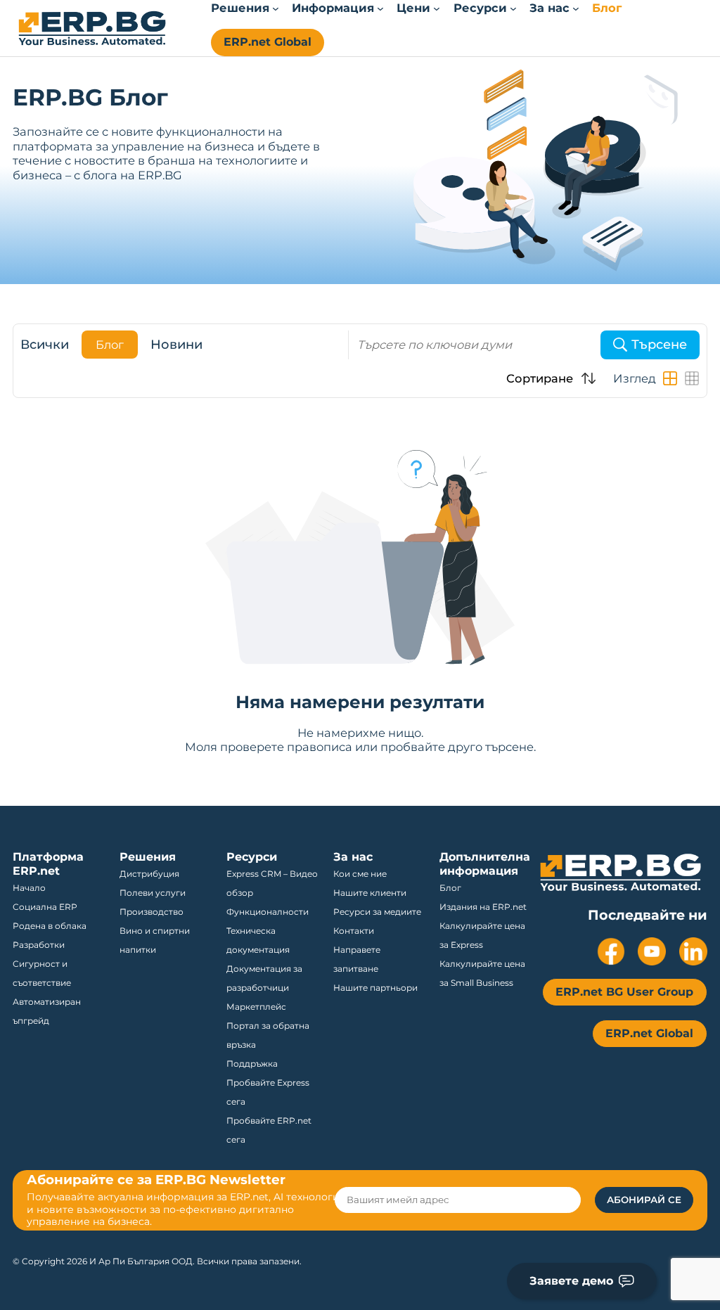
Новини (176, 344)
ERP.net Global (267, 42)
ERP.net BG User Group (624, 991)
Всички (44, 344)
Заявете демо (571, 1280)
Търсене (659, 344)
